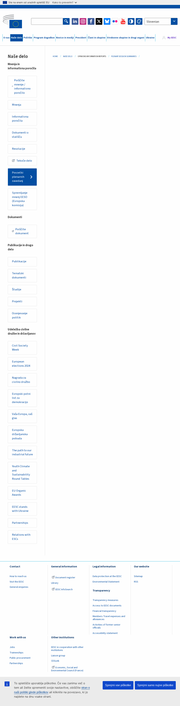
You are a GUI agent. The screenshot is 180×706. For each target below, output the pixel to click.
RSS (136, 582)
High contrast (131, 21)
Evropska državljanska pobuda (20, 434)
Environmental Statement (106, 582)
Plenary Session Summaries (123, 56)
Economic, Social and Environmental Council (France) (67, 669)
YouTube (123, 21)
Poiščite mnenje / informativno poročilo (22, 86)
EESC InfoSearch (64, 589)
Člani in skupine (96, 37)
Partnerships (20, 523)
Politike (28, 37)
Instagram (83, 21)
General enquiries (19, 587)
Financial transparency (104, 611)
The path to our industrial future (22, 452)
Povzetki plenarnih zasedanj (18, 177)
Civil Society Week (20, 348)
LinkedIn (75, 21)
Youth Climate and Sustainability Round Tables (21, 472)
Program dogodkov (44, 37)
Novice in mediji (65, 37)
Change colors (139, 21)
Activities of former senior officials (106, 626)
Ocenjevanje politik (19, 315)
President (80, 37)
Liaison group (58, 655)
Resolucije (18, 149)
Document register (65, 577)
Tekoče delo (24, 161)
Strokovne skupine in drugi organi (125, 37)
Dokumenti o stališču (20, 135)
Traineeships (16, 652)
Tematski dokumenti (19, 275)
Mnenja (16, 105)
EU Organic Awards (19, 493)
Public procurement (20, 658)
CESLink (55, 661)
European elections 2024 (21, 363)
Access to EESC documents (107, 605)
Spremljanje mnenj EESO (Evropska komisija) (19, 199)
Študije (16, 289)
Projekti (17, 301)
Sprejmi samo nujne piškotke (155, 685)
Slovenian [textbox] (152, 22)
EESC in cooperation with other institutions (67, 648)
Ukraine (150, 37)
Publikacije (19, 261)
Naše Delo (67, 56)
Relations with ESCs (21, 537)
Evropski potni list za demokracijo (21, 398)
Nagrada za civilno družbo (21, 380)
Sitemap (138, 576)
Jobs (12, 647)
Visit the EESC (17, 582)
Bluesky (107, 21)
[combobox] (161, 21)
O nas (6, 37)
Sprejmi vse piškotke (118, 685)
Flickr (115, 21)
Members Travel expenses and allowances (109, 618)
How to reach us (18, 576)
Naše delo (16, 37)
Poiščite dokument (22, 231)
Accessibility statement (105, 633)
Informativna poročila (20, 119)
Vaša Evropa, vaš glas (22, 416)
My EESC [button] (172, 37)
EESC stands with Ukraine (20, 509)
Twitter (99, 21)
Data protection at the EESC (107, 576)
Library (54, 583)
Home (55, 56)
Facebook (91, 21)
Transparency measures (105, 600)
